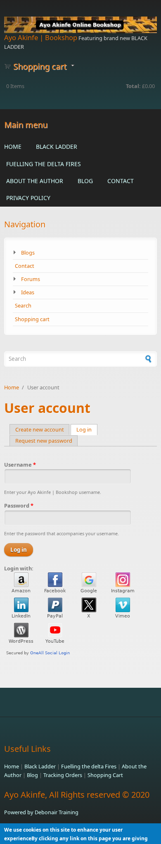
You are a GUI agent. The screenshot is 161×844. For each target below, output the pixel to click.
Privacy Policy (28, 198)
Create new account (39, 429)
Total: (133, 86)
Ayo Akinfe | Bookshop (40, 37)
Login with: (18, 568)
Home (12, 146)
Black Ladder (56, 146)
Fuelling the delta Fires (43, 164)
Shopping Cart (105, 775)
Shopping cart (32, 319)
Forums (30, 279)
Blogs (28, 252)
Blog (85, 181)
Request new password (43, 440)
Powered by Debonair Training (41, 812)
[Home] (80, 25)
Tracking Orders (62, 775)
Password (18, 505)
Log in (86, 429)
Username (20, 464)
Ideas (27, 292)
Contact (120, 181)
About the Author (34, 181)
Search (23, 305)
